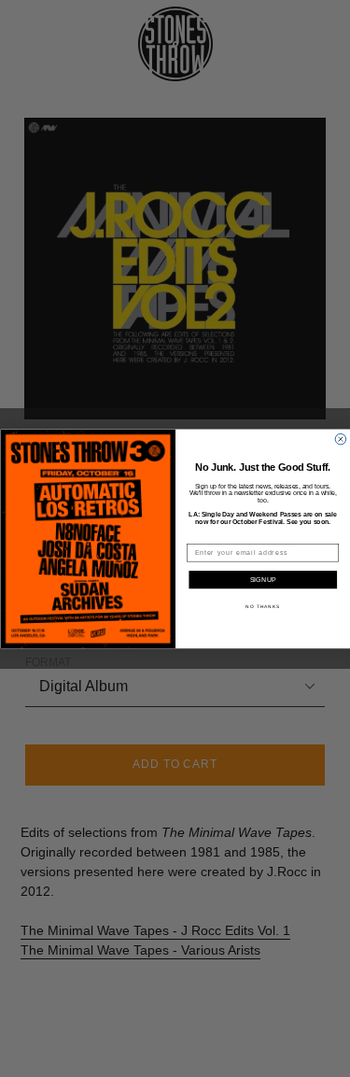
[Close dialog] (340, 439)
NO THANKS (262, 605)
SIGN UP (262, 580)
